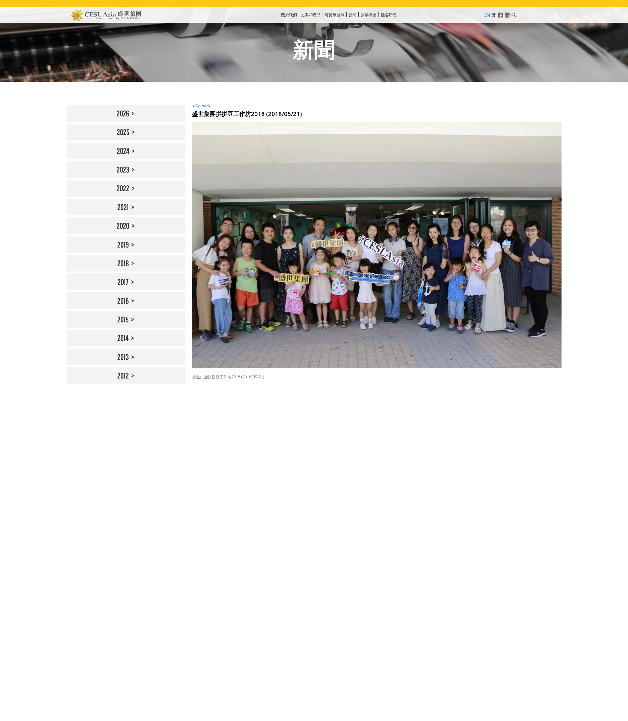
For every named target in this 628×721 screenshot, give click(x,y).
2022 (123, 188)
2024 (123, 150)
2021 (123, 206)
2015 (123, 319)
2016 (123, 300)
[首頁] (106, 14)
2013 (123, 356)
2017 (123, 281)
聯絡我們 (388, 14)
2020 (123, 225)
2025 (123, 131)
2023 (123, 169)
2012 (123, 375)
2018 (123, 263)
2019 (123, 244)
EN (487, 15)
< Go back (201, 106)
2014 (123, 337)
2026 (123, 113)
